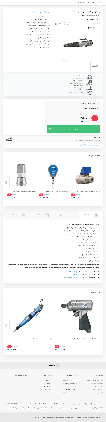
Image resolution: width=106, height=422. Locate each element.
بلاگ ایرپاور (49, 383)
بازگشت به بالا (51, 365)
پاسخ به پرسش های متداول (70, 380)
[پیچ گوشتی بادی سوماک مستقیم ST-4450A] (29, 316)
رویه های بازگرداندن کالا (96, 383)
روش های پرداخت (98, 389)
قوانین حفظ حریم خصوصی (70, 383)
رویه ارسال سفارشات (97, 386)
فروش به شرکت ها (72, 386)
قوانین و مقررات (98, 393)
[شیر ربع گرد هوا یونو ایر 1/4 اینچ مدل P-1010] (84, 175)
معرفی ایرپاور (48, 380)
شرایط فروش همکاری (71, 389)
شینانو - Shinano (78, 275)
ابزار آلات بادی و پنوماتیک (82, 3)
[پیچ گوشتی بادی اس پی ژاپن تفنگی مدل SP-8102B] (77, 316)
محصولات (94, 3)
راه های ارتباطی (48, 389)
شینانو (33, 12)
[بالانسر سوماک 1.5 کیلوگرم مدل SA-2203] (53, 175)
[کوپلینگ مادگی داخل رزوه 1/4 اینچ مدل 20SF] (21, 175)
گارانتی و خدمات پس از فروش (95, 380)
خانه (101, 3)
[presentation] (100, 182)
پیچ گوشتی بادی (67, 3)
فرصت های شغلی (47, 386)
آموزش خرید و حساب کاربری (70, 393)
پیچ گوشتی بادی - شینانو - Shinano (74, 278)
